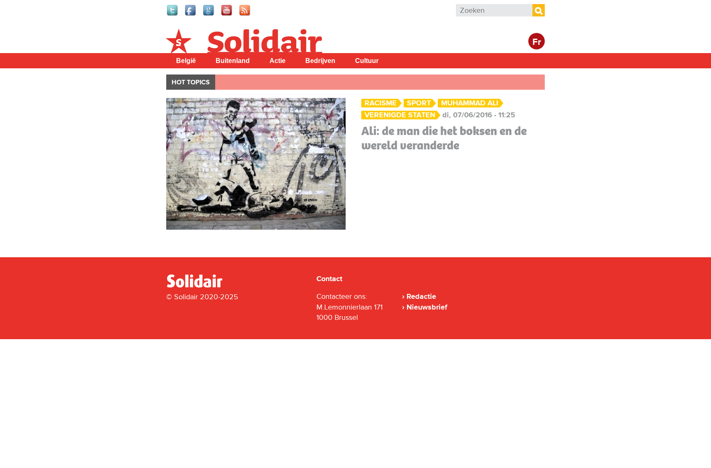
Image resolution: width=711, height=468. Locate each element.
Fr (536, 42)
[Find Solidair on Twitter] (172, 14)
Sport (419, 103)
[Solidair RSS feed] (245, 14)
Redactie (421, 296)
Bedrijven (320, 60)
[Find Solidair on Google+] (209, 14)
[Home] (202, 286)
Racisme (381, 103)
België (186, 60)
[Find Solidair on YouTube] (227, 14)
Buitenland (233, 60)
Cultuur (367, 60)
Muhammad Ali (469, 103)
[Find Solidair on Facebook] (191, 14)
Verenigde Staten (400, 115)
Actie (278, 60)
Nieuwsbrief (427, 307)
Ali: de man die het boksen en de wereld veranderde (444, 138)
